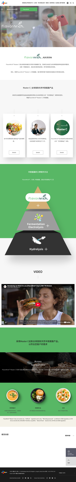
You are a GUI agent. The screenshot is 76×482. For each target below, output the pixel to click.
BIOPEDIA (52, 3)
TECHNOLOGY (41, 3)
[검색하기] (73, 3)
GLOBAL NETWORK (60, 3)
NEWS (47, 3)
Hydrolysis (38, 244)
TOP (69, 462)
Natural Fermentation (38, 197)
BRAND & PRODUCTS (27, 3)
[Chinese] (70, 3)
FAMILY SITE (62, 472)
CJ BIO (35, 3)
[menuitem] (2, 9)
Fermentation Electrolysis (39, 220)
